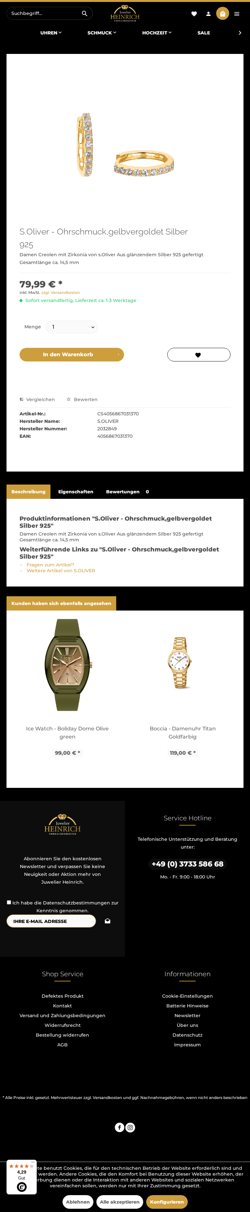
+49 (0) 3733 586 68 (188, 864)
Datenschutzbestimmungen (76, 903)
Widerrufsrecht (63, 1025)
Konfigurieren (167, 1202)
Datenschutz (187, 1035)
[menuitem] (50, 13)
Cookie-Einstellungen (187, 996)
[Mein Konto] (208, 13)
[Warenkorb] (222, 13)
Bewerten (85, 399)
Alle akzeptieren (120, 1202)
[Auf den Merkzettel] (198, 354)
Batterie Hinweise (187, 1006)
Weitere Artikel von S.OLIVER (60, 571)
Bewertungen (127, 492)
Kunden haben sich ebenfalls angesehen (61, 603)
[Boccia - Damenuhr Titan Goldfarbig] (183, 667)
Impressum (187, 1045)
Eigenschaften (75, 492)
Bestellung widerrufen (62, 1035)
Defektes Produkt (63, 996)
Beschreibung (28, 492)
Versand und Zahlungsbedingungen (62, 1015)
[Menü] (33, 1164)
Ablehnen (78, 1202)
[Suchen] (84, 13)
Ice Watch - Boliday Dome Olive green (67, 733)
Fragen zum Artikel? (49, 565)
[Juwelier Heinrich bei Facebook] (119, 1128)
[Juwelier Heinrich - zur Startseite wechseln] (124, 13)
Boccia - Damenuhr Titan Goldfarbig (183, 733)
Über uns (187, 1025)
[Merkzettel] (194, 13)
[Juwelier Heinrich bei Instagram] (130, 1128)
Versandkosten (107, 1097)
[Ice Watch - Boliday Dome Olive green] (67, 667)
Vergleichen (40, 399)
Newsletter (187, 1015)
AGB (62, 1045)
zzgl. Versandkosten (60, 292)
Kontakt (62, 1006)
